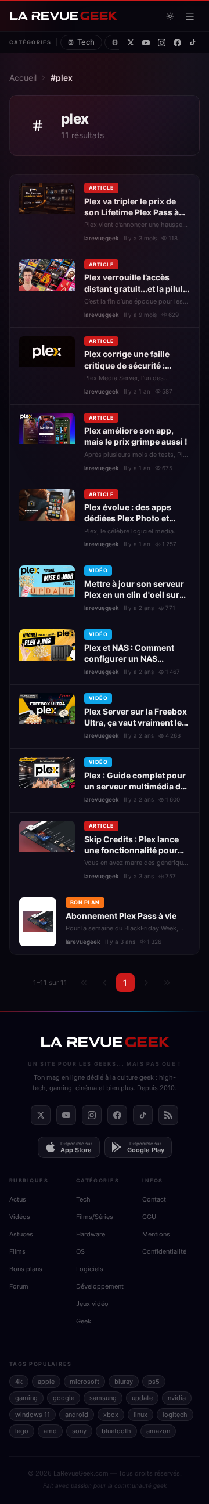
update (142, 1398)
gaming (26, 1398)
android (76, 1415)
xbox (110, 1415)
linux (140, 1415)
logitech (175, 1415)
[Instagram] (161, 42)
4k (19, 1381)
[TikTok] (193, 42)
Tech (86, 41)
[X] (131, 42)
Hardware (90, 1234)
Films (17, 1251)
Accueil (23, 77)
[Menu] (190, 16)
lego (21, 1431)
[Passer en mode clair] (170, 16)
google (63, 1398)
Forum (18, 1286)
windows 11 (32, 1415)
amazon (158, 1431)
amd (50, 1431)
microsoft (84, 1381)
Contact (154, 1199)
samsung (103, 1398)
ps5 (154, 1381)
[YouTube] (146, 42)
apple (46, 1381)
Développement (100, 1286)
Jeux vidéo (92, 1304)
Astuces (21, 1234)
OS (80, 1251)
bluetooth (116, 1431)
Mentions (156, 1234)
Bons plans (25, 1269)
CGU (149, 1217)
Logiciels (89, 1269)
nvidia (177, 1398)
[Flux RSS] (168, 1115)
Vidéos (19, 1217)
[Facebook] (177, 42)
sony (79, 1431)
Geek (83, 1321)
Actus (17, 1199)
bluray (123, 1381)
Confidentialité (164, 1251)
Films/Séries (94, 1217)
